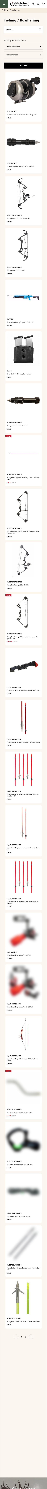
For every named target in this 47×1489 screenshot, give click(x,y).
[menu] (4, 4)
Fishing (5, 10)
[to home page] (19, 4)
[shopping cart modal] (43, 3)
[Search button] (38, 4)
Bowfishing (15, 10)
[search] (40, 29)
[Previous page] (16, 1337)
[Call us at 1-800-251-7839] (34, 4)
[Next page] (31, 1337)
